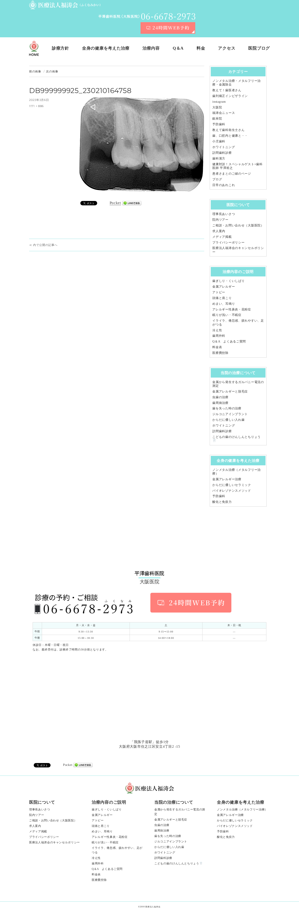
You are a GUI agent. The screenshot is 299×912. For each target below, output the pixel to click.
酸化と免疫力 (222, 501)
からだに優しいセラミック (231, 485)
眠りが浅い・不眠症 (226, 315)
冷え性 (217, 330)
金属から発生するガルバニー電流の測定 (179, 812)
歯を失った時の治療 (226, 408)
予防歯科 (218, 124)
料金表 (217, 347)
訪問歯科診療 (222, 152)
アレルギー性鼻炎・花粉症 (231, 309)
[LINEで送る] (131, 203)
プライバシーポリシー (228, 242)
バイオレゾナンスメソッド (231, 490)
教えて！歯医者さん (226, 90)
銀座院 (217, 118)
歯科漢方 (218, 158)
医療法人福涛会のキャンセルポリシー (54, 842)
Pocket (115, 203)
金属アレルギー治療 (226, 479)
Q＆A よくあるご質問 (229, 341)
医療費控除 (220, 353)
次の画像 (52, 71)
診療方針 (60, 48)
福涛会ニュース (223, 113)
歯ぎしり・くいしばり (228, 281)
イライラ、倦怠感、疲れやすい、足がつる (117, 850)
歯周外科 (218, 335)
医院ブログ (259, 48)
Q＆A (178, 48)
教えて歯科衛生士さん (228, 130)
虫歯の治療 (220, 397)
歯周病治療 (220, 403)
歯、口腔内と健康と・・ (230, 135)
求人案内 (218, 231)
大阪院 (217, 107)
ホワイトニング (223, 147)
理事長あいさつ (223, 214)
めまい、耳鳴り (223, 303)
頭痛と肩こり (222, 298)
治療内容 (151, 48)
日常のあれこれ (223, 185)
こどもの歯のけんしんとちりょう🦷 (178, 863)
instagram (219, 101)
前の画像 (35, 71)
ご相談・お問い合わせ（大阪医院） (238, 225)
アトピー (218, 292)
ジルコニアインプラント (230, 414)
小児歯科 (218, 141)
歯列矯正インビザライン (230, 96)
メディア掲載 (222, 236)
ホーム (34, 48)
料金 (201, 48)
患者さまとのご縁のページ (231, 173)
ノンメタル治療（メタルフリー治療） (242, 809)
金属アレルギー (223, 286)
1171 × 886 (36, 106)
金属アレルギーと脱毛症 (230, 391)
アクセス (226, 48)
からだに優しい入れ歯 (228, 419)
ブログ (217, 179)
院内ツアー (220, 219)
